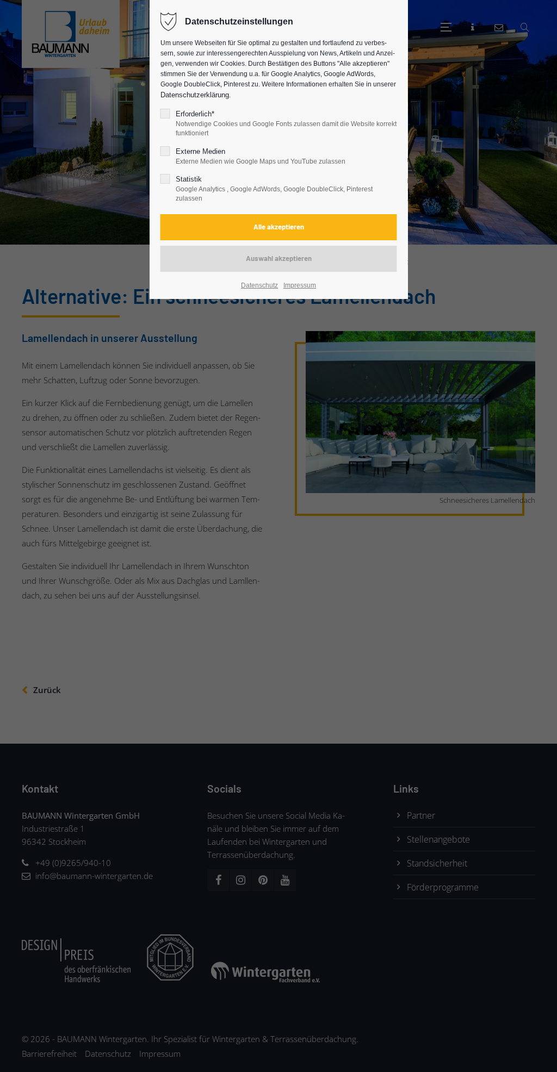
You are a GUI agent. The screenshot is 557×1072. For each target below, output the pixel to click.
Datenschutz (259, 285)
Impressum (299, 285)
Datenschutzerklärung (194, 95)
